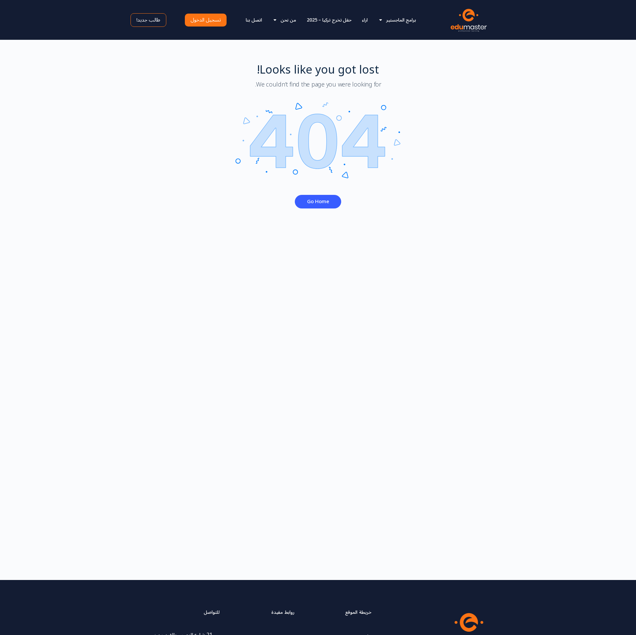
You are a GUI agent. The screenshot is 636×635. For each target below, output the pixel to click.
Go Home (318, 201)
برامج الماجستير (401, 20)
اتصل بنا (254, 20)
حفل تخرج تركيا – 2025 (329, 20)
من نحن (288, 20)
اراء (365, 20)
